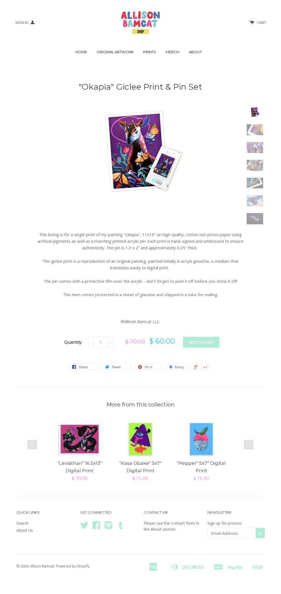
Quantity (73, 342)
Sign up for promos (224, 523)
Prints (149, 52)
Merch (172, 52)
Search (22, 523)
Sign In (22, 22)
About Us (24, 530)
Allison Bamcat (42, 566)
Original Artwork (115, 52)
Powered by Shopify (73, 566)
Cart (261, 22)
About (195, 52)
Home (81, 52)
